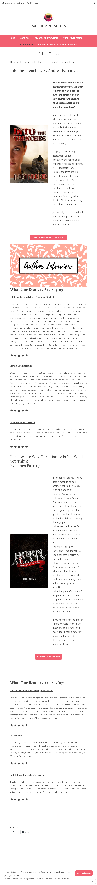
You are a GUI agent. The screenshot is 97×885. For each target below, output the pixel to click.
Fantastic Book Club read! (22, 422)
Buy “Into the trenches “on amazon (48, 237)
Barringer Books (48, 25)
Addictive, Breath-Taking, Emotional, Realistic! (32, 297)
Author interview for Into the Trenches (57, 44)
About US (24, 38)
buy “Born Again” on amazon (48, 657)
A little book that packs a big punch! (27, 775)
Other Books (26, 44)
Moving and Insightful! (21, 365)
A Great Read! (16, 735)
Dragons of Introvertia (46, 38)
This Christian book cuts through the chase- (31, 690)
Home (12, 38)
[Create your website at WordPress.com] (48, 3)
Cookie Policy (63, 879)
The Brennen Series (72, 38)
